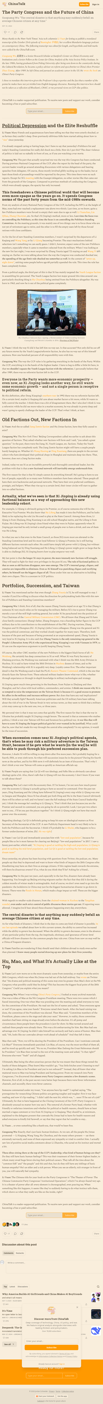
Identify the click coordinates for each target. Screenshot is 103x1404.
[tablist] (13, 1253)
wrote (84, 977)
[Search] (98, 1286)
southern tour (49, 395)
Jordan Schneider (17, 1318)
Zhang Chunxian (17, 216)
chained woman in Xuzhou (64, 900)
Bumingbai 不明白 (49, 42)
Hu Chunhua (38, 279)
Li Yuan (61, 38)
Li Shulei (69, 828)
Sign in (95, 4)
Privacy (51, 1391)
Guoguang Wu (9, 56)
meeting (30, 178)
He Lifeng (50, 512)
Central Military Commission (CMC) (42, 617)
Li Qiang (37, 240)
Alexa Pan (81, 1334)
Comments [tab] (8, 1253)
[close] (77, 1307)
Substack (40, 1401)
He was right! (45, 831)
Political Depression (24, 125)
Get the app (62, 1396)
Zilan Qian (17, 1301)
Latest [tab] (12, 1286)
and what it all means (12, 1297)
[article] (51, 1299)
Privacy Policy (71, 1356)
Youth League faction (90, 272)
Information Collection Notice (50, 1356)
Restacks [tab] (20, 1253)
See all (7, 1344)
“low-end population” (70, 838)
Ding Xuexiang (58, 451)
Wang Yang (21, 240)
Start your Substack (46, 1396)
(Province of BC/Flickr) (69, 340)
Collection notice (68, 1391)
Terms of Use (64, 1353)
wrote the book (91, 70)
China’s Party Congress (49, 994)
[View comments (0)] (15, 32)
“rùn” (5, 140)
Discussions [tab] (23, 1286)
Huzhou (60, 663)
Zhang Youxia (59, 592)
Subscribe (84, 4)
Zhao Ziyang (8, 70)
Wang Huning (41, 451)
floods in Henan (34, 890)
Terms (58, 1391)
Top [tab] (5, 1286)
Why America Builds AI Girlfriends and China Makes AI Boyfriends (42, 1294)
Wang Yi (92, 251)
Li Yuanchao (83, 212)
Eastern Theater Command (64, 671)
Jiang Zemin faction (39, 426)
